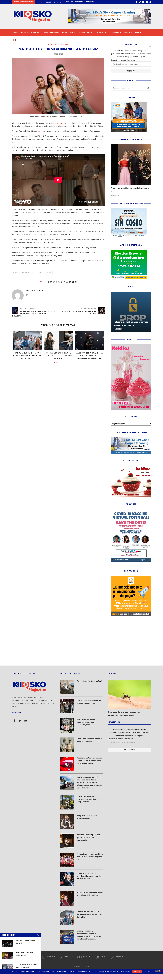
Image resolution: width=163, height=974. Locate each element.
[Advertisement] (81, 643)
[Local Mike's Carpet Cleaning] (131, 438)
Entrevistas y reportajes (30, 32)
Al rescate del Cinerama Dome (27, 354)
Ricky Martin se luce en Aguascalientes (87, 817)
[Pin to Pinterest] (54, 282)
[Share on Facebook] (48, 282)
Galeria (77, 966)
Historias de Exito (68, 32)
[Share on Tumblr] (59, 282)
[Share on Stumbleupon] (64, 282)
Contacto (79, 2)
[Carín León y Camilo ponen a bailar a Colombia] (67, 744)
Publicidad (89, 2)
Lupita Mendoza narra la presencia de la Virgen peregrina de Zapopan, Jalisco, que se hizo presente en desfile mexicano (89, 782)
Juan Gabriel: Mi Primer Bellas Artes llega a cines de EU (90, 894)
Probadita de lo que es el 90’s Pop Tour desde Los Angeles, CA (90, 857)
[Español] (16, 39)
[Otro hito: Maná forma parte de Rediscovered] (7, 943)
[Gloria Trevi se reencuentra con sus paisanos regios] (67, 706)
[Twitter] (140, 2)
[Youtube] (143, 2)
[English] (156, 971)
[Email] (147, 2)
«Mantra (41, 131)
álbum (15, 272)
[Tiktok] (150, 2)
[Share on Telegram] (70, 282)
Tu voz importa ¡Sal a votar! (89, 681)
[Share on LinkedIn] (56, 282)
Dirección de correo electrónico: (123, 60)
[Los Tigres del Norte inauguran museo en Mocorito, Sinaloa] (67, 725)
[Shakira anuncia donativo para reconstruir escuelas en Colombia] (67, 917)
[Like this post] (43, 282)
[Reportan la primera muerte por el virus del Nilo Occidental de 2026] (129, 694)
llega (39, 272)
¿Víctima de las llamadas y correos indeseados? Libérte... (131, 323)
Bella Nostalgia (27, 272)
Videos (86, 966)
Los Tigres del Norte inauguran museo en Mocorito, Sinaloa (86, 722)
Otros (137, 32)
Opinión (127, 32)
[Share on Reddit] (61, 282)
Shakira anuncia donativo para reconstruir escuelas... (26, 967)
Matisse (60, 123)
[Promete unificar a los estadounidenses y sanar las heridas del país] (67, 879)
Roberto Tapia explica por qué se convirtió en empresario (88, 838)
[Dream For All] (129, 103)
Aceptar (137, 971)
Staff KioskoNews (35, 290)
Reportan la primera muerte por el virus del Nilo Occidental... (124, 714)
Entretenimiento (84, 32)
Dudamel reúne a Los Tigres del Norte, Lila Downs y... (89, 354)
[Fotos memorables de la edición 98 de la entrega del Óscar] (131, 164)
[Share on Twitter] (51, 282)
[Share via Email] (75, 282)
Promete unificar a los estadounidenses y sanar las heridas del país (89, 876)
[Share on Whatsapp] (67, 282)
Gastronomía (114, 32)
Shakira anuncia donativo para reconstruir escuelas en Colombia (89, 914)
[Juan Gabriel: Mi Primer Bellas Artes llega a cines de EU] (67, 898)
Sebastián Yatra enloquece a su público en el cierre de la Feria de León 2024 (89, 761)
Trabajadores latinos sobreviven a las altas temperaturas (86, 799)
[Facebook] (136, 2)
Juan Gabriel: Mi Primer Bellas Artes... (25, 954)
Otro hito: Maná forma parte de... (25, 942)
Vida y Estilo (100, 32)
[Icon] (67, 687)
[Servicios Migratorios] (129, 209)
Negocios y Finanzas (51, 32)
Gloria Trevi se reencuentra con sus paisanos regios (89, 701)
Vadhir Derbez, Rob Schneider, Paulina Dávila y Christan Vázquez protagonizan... (58, 357)
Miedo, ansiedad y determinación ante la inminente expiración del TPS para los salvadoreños (89, 935)
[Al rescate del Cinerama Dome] (27, 340)
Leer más (147, 971)
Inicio (15, 32)
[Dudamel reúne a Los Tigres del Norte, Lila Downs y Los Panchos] (89, 340)
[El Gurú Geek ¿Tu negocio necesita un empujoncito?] (131, 577)
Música (65, 44)
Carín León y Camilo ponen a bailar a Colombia (89, 740)
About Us (69, 2)
